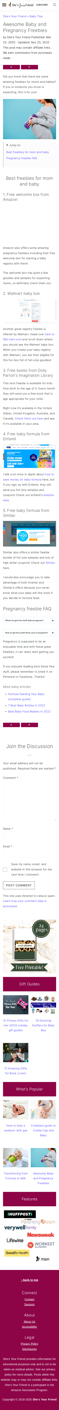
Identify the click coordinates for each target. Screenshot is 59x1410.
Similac (50, 562)
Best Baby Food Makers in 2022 (29, 711)
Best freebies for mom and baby (27, 152)
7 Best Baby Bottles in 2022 (26, 705)
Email (7, 846)
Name (8, 828)
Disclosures (29, 1348)
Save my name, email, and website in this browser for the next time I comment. (31, 869)
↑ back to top (29, 1279)
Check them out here (29, 418)
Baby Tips (36, 16)
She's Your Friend (14, 16)
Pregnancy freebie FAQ (21, 158)
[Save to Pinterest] (29, 67)
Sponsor (29, 1304)
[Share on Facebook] (11, 67)
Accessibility (29, 1326)
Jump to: (15, 145)
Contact (29, 1299)
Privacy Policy (29, 1343)
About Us (29, 1321)
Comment (10, 777)
